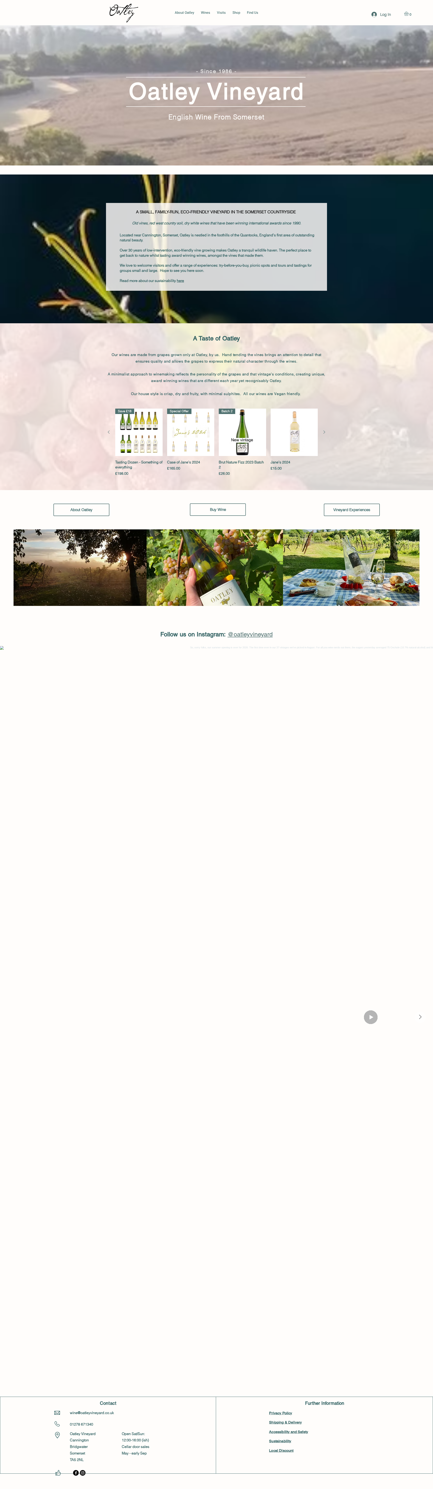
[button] (409, 13)
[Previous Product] (108, 432)
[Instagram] (82, 1473)
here (180, 280)
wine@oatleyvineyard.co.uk (92, 1412)
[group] (216, 442)
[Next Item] (420, 1017)
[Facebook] (76, 1473)
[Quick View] (294, 432)
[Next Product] (324, 432)
